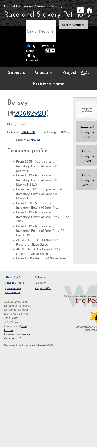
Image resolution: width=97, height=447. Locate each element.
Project (75, 73)
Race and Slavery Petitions (47, 14)
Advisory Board (14, 282)
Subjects (16, 73)
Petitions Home (49, 84)
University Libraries (35, 345)
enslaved (33, 140)
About (13, 277)
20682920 (30, 113)
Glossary (43, 73)
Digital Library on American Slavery (33, 6)
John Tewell (11, 318)
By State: (48, 45)
